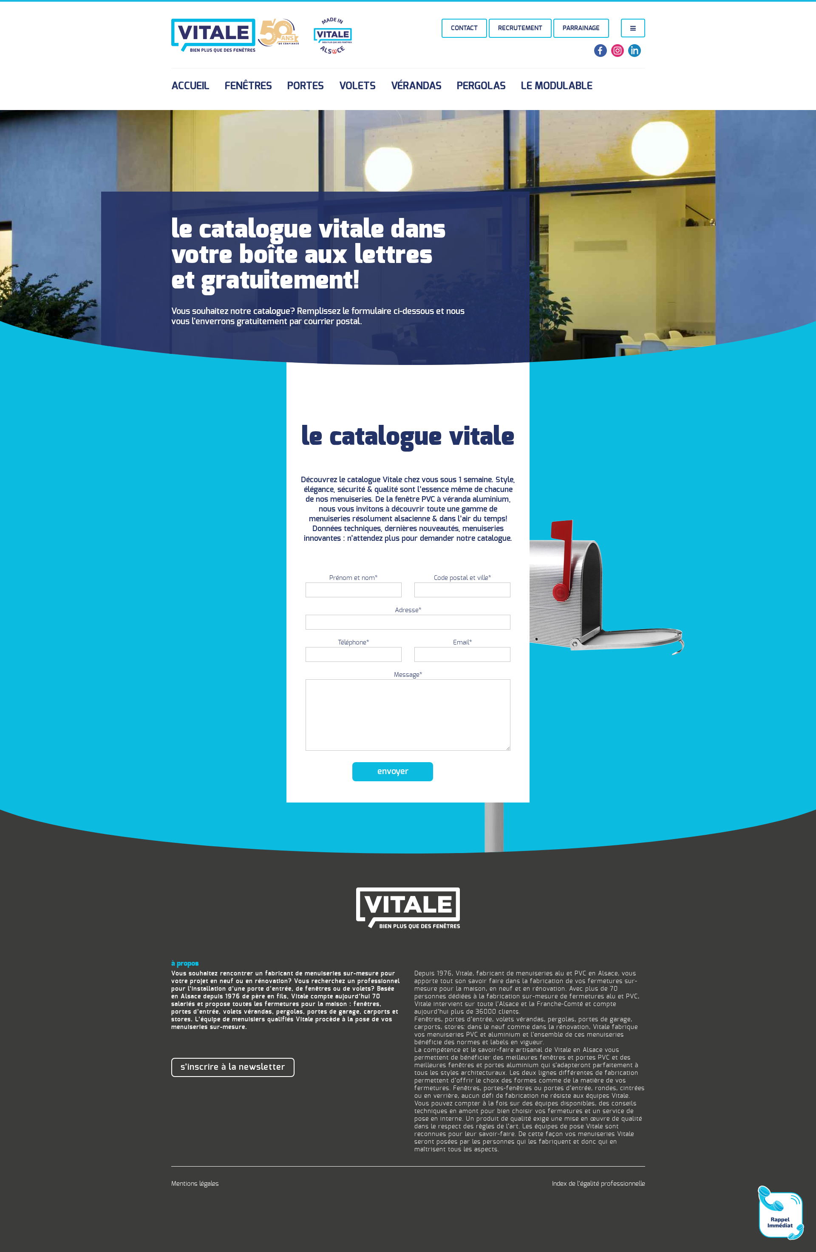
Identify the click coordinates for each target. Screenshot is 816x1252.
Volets (357, 86)
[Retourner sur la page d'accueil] (408, 907)
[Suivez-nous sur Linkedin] (634, 55)
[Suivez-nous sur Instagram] (617, 55)
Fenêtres (248, 86)
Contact (464, 28)
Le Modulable (556, 86)
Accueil (190, 86)
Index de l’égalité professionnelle (598, 1184)
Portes (305, 86)
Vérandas (416, 86)
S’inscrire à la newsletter (233, 1067)
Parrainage (581, 28)
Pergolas (481, 86)
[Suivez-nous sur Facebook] (600, 55)
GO (714, 1214)
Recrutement (520, 28)
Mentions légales (195, 1184)
